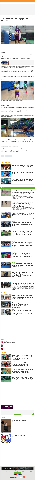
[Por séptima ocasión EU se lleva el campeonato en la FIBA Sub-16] (6, 167)
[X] (2, 47)
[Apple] (20, 474)
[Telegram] (5, 47)
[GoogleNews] (18, 474)
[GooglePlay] (21, 474)
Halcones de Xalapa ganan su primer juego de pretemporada (11, 56)
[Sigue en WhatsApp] (32, 47)
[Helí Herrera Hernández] (2, 345)
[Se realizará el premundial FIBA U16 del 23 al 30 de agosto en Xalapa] (6, 181)
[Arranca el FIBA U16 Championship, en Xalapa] (6, 174)
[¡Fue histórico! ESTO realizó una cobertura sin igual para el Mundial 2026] (6, 225)
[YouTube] (16, 474)
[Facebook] (1, 47)
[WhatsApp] (4, 47)
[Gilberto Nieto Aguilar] (2, 342)
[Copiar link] (9, 47)
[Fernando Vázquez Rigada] (2, 349)
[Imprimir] (10, 47)
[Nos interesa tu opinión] (17, 468)
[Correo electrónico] (7, 47)
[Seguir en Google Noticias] (33, 47)
